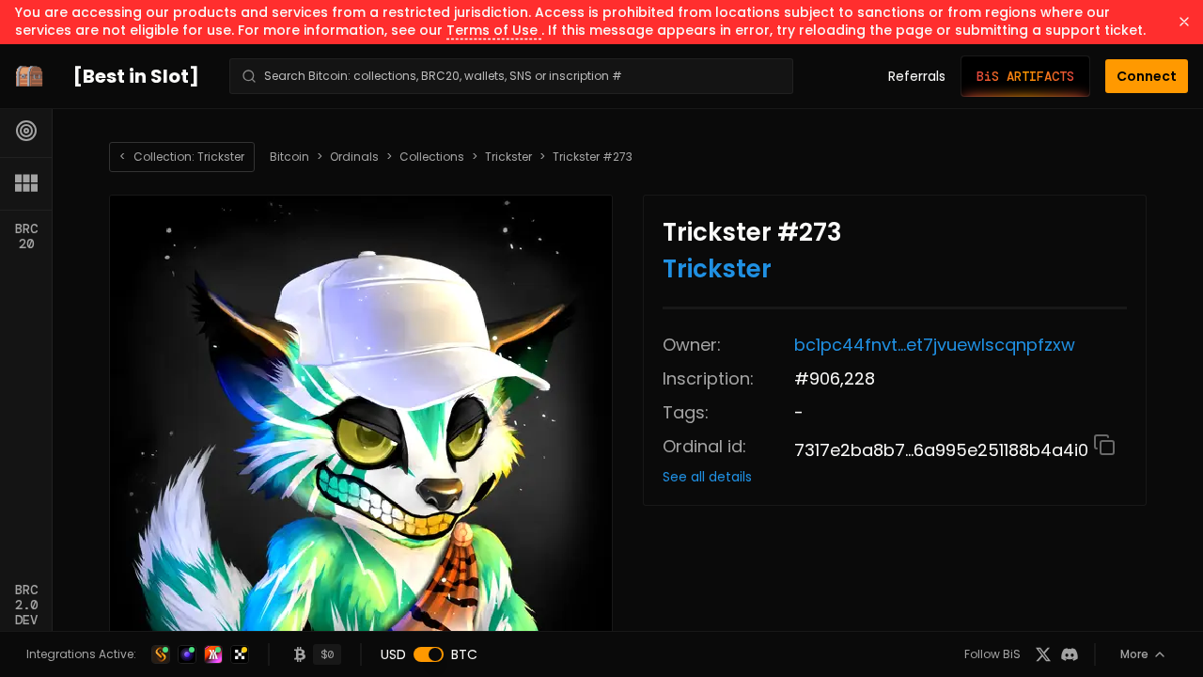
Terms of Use (493, 30)
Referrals (916, 76)
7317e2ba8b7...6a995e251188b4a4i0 (943, 450)
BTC (464, 654)
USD (393, 654)
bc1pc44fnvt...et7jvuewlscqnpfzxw (934, 344)
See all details (707, 476)
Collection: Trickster (181, 157)
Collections (431, 157)
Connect (1147, 76)
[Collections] (26, 183)
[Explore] (26, 130)
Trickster (508, 157)
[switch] (429, 654)
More (1134, 654)
